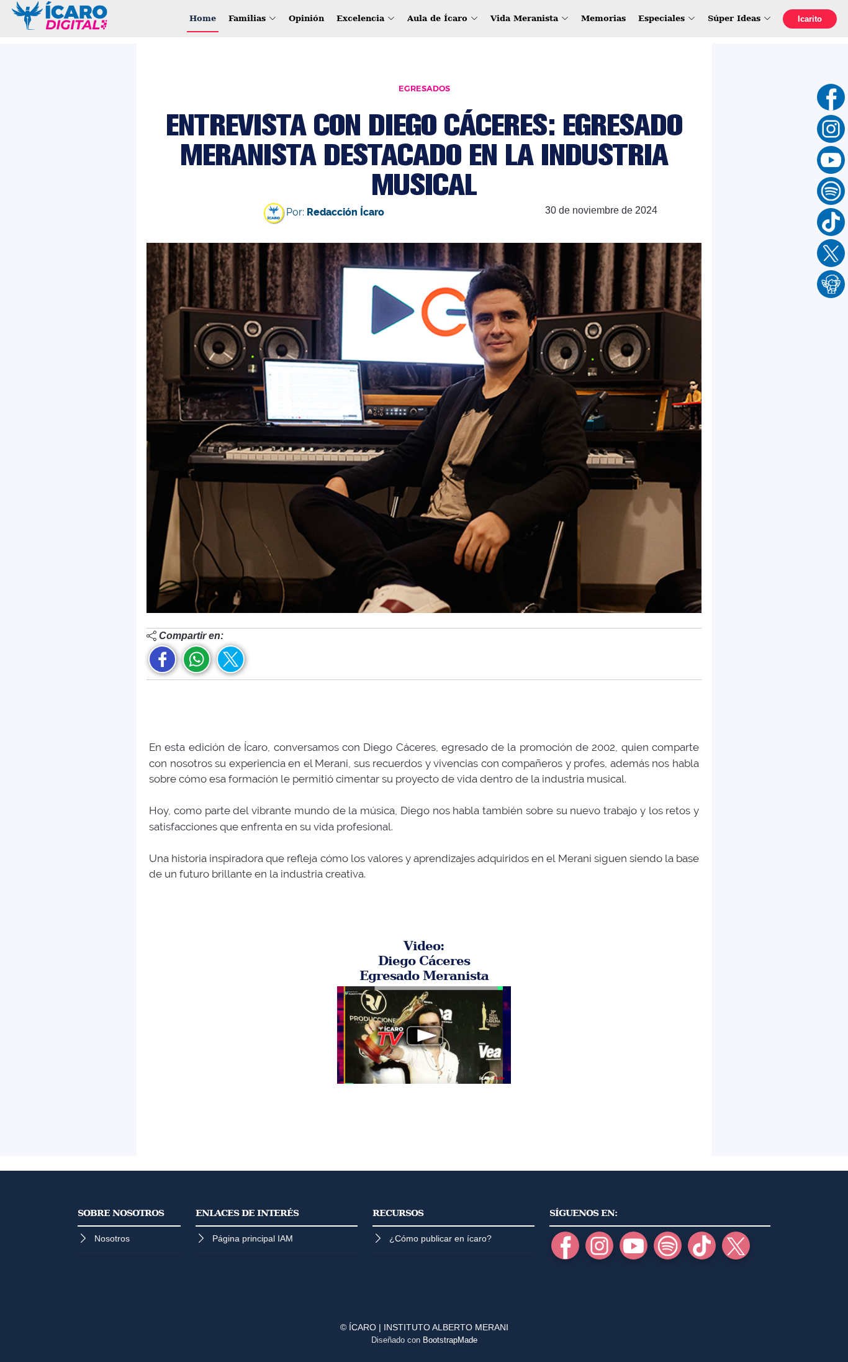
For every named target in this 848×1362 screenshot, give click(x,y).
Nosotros (112, 1238)
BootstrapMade (450, 1340)
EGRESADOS (424, 88)
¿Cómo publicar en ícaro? (440, 1238)
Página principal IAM (252, 1238)
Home (202, 18)
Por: (334, 212)
